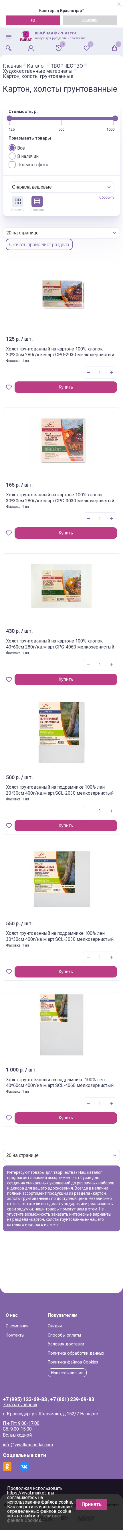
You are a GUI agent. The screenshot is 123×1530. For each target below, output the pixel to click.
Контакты (15, 1335)
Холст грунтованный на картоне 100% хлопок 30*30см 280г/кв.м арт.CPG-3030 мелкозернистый (60, 498)
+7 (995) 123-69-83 (25, 1399)
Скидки (55, 1326)
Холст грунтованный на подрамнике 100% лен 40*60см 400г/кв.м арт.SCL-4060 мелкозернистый (60, 1082)
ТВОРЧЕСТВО (67, 65)
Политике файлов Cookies (34, 1518)
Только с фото (33, 164)
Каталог (36, 65)
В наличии (28, 156)
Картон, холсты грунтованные (38, 76)
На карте (89, 1414)
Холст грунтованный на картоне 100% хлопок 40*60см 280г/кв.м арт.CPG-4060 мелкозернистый (60, 644)
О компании (17, 1326)
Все (21, 148)
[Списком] (37, 201)
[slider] (9, 118)
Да (33, 20)
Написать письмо (67, 1372)
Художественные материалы (38, 71)
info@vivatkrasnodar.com (28, 1444)
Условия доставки (66, 1344)
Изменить (90, 20)
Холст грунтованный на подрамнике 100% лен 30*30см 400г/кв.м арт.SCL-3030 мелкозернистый (60, 936)
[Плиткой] (17, 201)
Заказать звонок (20, 1404)
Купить (66, 387)
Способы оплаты (64, 1335)
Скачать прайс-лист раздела (39, 244)
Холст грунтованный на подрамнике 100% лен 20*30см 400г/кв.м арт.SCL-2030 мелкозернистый (60, 790)
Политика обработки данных (76, 1353)
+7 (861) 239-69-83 (72, 1399)
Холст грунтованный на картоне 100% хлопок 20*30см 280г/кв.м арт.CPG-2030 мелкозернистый (60, 352)
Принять (92, 1504)
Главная (12, 65)
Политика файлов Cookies (73, 1362)
